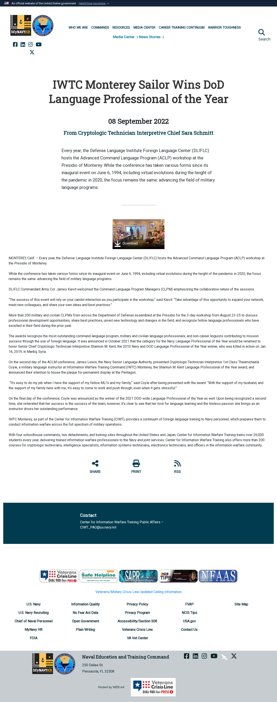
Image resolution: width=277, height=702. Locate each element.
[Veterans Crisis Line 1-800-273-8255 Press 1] (58, 576)
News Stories (150, 37)
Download (130, 244)
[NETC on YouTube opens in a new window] (39, 45)
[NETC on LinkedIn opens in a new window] (23, 45)
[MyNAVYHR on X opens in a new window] (32, 52)
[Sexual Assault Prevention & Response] (138, 576)
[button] (94, 3)
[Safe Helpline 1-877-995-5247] (98, 576)
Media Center (124, 37)
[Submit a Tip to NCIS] (178, 576)
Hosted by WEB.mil (111, 687)
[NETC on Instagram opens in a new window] (30, 45)
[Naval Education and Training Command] (32, 25)
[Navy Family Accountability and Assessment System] (218, 576)
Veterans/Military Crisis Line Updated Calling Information (138, 592)
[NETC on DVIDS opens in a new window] (48, 45)
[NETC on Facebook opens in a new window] (15, 45)
